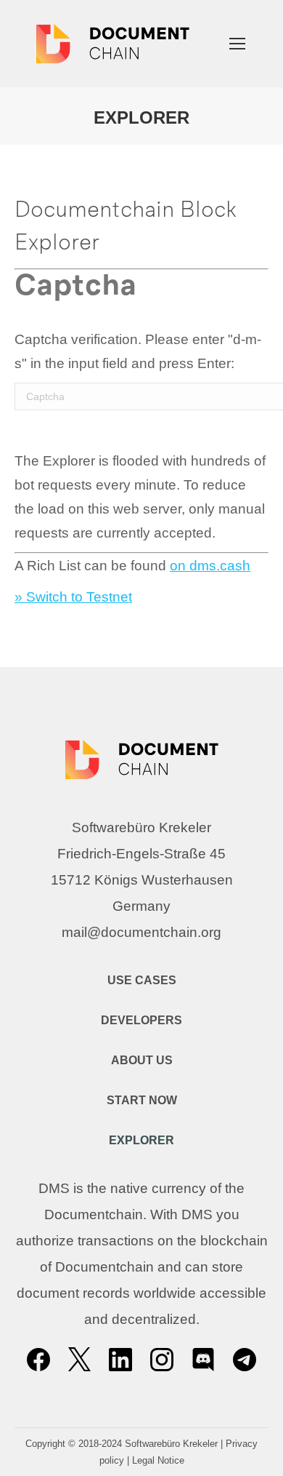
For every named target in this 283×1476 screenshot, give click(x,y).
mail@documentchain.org (141, 932)
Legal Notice (158, 1460)
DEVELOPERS (141, 1020)
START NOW (142, 1100)
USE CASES (141, 980)
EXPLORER (141, 1140)
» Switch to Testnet (73, 597)
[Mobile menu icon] (237, 43)
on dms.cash (210, 565)
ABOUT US (142, 1060)
